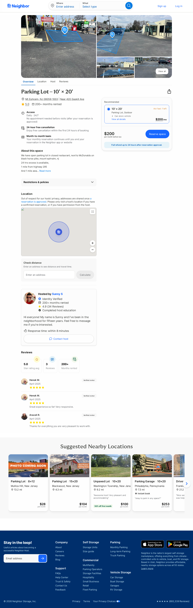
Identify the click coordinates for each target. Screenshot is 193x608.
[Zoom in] (92, 243)
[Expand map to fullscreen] (92, 211)
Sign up (162, 6)
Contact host (60, 338)
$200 (159, 119)
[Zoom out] (92, 249)
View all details (119, 119)
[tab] (28, 81)
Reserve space (157, 134)
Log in (178, 6)
